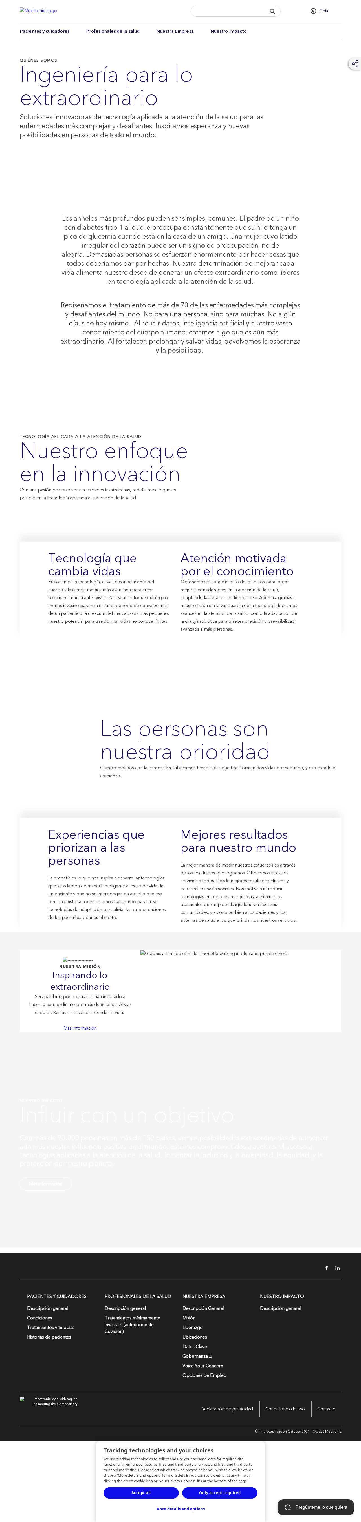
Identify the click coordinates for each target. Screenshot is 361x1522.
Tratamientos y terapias (50, 1328)
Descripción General (203, 1308)
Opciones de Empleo (204, 1375)
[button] (273, 11)
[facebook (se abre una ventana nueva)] (323, 1268)
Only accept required (220, 1492)
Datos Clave (194, 1347)
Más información (80, 1028)
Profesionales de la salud (113, 31)
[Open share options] (355, 64)
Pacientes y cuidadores (44, 31)
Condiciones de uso (285, 1409)
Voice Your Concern (202, 1366)
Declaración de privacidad (227, 1409)
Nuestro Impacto (229, 31)
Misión (188, 1318)
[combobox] (227, 11)
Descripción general (47, 1308)
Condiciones (39, 1318)
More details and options (180, 1509)
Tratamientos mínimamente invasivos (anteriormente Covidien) (132, 1324)
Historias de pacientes (49, 1337)
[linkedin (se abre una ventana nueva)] (335, 1268)
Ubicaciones (194, 1337)
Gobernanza (195, 1356)
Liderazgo (192, 1328)
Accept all (141, 1492)
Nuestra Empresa (175, 31)
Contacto (326, 1409)
